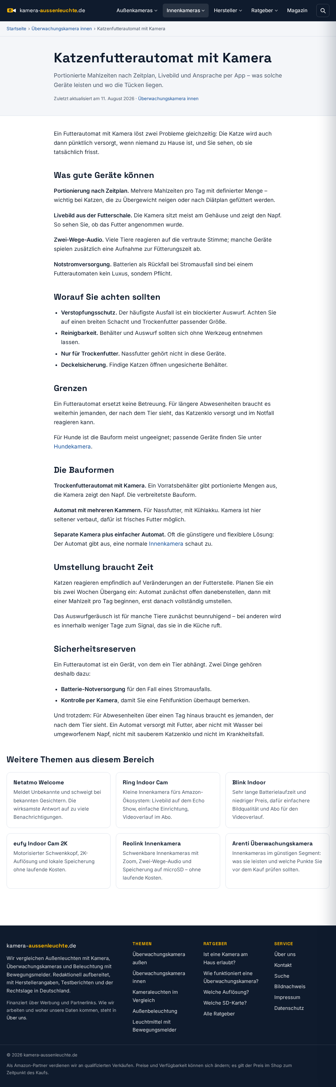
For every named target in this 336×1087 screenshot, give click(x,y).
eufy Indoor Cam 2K (40, 843)
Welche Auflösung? (226, 992)
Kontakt (283, 965)
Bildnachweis (289, 986)
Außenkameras (134, 10)
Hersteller (225, 10)
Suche (281, 976)
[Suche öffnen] (322, 10)
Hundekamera (72, 446)
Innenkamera (166, 543)
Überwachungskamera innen (62, 28)
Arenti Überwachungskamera (272, 843)
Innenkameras (183, 10)
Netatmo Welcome (38, 782)
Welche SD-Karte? (225, 1003)
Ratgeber (262, 10)
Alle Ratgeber (219, 1014)
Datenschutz (289, 1008)
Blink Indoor (249, 782)
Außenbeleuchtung (155, 1011)
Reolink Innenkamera (152, 843)
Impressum (287, 997)
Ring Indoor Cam (145, 782)
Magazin (297, 10)
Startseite (16, 28)
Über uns (16, 1017)
